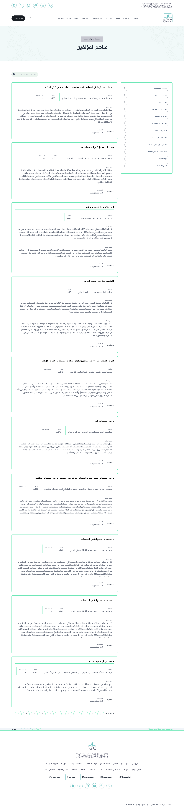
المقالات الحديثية (72, 18)
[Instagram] (28, 5)
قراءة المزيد (110, 131)
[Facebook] (14, 5)
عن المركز (126, 18)
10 (26, 714)
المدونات (93, 769)
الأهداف (75, 769)
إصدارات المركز (97, 18)
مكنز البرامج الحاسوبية (132, 769)
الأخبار (118, 18)
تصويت (14, 729)
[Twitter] (21, 5)
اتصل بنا (61, 18)
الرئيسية (135, 18)
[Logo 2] (156, 5)
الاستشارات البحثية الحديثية (110, 769)
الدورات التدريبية (52, 764)
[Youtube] (35, 5)
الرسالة (83, 769)
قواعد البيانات (84, 18)
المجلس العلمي (49, 769)
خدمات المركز (109, 18)
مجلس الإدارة (63, 769)
